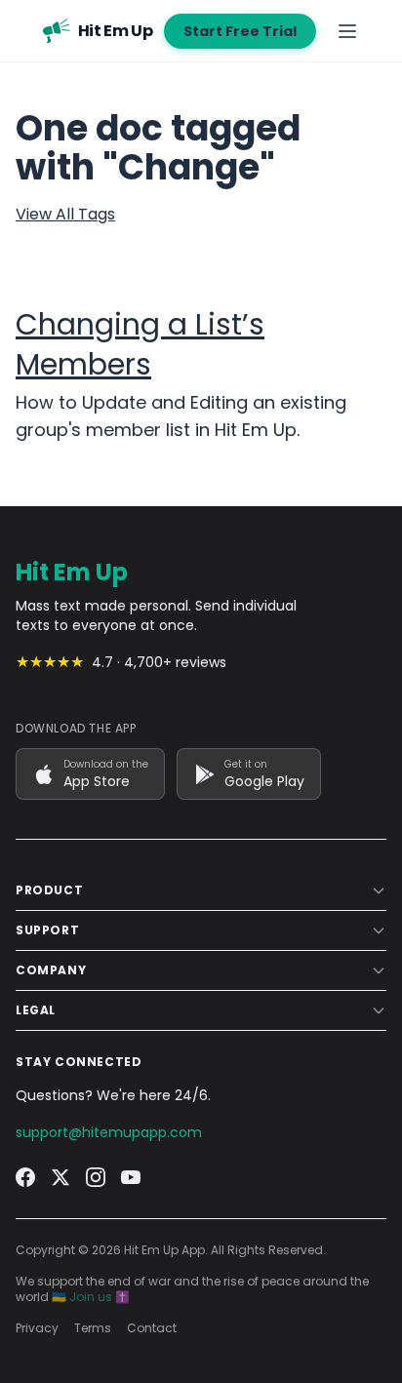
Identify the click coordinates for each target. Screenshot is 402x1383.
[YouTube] (131, 1177)
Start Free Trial (240, 31)
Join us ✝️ (99, 1296)
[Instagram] (95, 1177)
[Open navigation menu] (347, 31)
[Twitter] (60, 1177)
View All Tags (65, 214)
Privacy (37, 1328)
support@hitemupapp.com (109, 1132)
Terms (92, 1328)
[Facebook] (25, 1177)
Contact (152, 1328)
